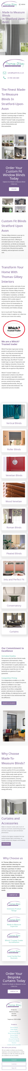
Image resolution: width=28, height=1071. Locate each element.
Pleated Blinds (14, 1037)
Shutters (14, 1043)
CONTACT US (13, 895)
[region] (14, 1058)
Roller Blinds (14, 1029)
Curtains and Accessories (14, 1045)
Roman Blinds (14, 1035)
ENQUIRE (14, 189)
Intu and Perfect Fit (14, 1039)
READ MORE (6, 844)
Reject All (14, 1068)
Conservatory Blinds (14, 1041)
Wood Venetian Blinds (14, 1033)
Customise (14, 1064)
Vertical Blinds (14, 1027)
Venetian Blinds (14, 1031)
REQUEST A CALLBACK (9, 703)
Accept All (14, 1060)
